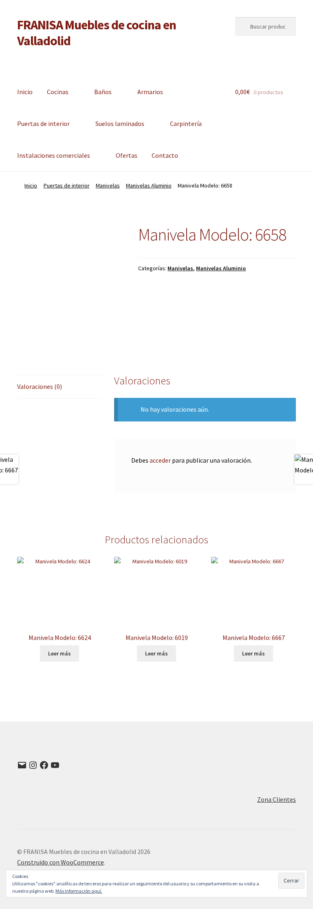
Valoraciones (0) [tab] (39, 386)
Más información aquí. (78, 891)
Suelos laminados (119, 123)
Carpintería (186, 123)
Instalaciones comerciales (53, 155)
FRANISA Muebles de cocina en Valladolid (96, 33)
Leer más (59, 653)
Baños (103, 92)
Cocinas (57, 92)
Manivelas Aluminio (149, 185)
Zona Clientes (276, 799)
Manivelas (108, 185)
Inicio (25, 92)
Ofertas (126, 155)
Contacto (165, 155)
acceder (160, 460)
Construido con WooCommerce (60, 862)
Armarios (150, 92)
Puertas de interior (43, 123)
